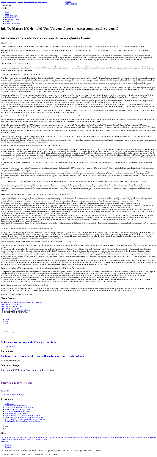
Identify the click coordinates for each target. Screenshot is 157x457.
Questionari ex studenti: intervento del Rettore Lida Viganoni (22, 302)
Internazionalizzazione (12, 23)
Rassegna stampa (42, 2)
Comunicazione (31, 438)
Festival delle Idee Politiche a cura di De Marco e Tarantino (25, 419)
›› (5, 428)
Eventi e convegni (11, 16)
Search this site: (6, 6)
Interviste (73, 4)
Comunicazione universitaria (69, 438)
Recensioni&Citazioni (12, 19)
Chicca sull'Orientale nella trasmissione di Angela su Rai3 (24, 417)
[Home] (68, 2)
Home (67, 4)
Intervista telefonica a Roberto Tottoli (17, 409)
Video (7, 319)
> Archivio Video (10, 346)
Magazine (22, 438)
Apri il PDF (5, 378)
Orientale (111, 438)
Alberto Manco (120, 438)
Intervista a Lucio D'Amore (11, 308)
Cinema (144, 438)
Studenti (44, 439)
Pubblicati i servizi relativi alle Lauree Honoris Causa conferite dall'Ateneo (42, 356)
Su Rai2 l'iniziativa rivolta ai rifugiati (17, 411)
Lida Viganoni (50, 438)
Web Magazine (14, 438)
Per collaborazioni (11, 2)
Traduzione (37, 439)
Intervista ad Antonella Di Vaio (12, 306)
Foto (6, 321)
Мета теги (4, 441)
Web (80, 438)
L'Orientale (3, 2)
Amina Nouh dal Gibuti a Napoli (16, 413)
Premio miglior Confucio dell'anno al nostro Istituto (22, 421)
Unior (57, 438)
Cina (13, 439)
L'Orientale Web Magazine (92, 438)
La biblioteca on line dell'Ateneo (16, 406)
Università (40, 438)
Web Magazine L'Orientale (24, 439)
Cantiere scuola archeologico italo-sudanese (19, 407)
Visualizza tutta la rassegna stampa (12, 395)
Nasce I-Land (9, 404)
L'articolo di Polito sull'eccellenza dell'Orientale (27, 370)
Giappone (104, 438)
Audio (7, 323)
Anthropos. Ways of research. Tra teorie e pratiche (28, 342)
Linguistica (129, 438)
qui (19, 361)
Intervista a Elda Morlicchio (16, 382)
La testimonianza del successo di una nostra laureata (22, 415)
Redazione (20, 2)
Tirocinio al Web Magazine (30, 2)
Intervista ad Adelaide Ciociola (12, 304)
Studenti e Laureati (11, 17)
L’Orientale (137, 438)
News (7, 14)
